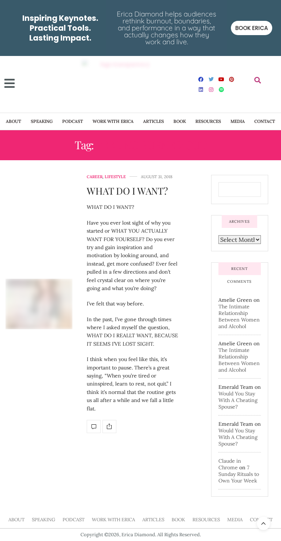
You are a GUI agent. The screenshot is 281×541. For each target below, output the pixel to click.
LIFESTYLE (115, 177)
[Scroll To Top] (263, 523)
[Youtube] (221, 79)
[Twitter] (211, 79)
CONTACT (264, 121)
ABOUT (13, 121)
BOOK (179, 121)
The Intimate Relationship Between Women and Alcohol (239, 316)
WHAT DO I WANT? (127, 190)
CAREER (94, 177)
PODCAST (72, 121)
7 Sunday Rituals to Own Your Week (238, 474)
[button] (257, 80)
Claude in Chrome (229, 464)
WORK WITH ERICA (113, 121)
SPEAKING (42, 121)
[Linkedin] (201, 89)
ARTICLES (153, 121)
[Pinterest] (231, 79)
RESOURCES (208, 121)
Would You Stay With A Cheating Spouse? (238, 400)
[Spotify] (221, 89)
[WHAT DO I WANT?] (38, 304)
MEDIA (238, 121)
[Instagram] (211, 89)
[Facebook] (201, 79)
